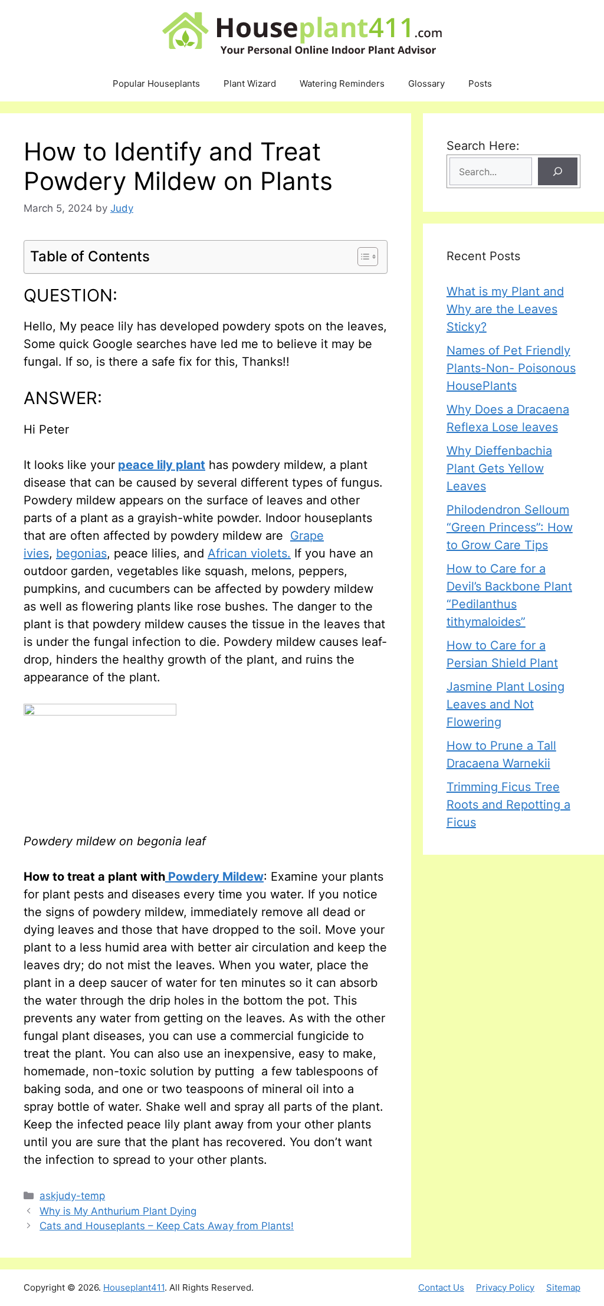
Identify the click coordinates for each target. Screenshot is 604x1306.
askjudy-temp (72, 1196)
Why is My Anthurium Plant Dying (118, 1211)
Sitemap (563, 1287)
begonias (81, 553)
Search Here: (483, 146)
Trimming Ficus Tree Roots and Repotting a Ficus (508, 804)
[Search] (557, 171)
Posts (480, 83)
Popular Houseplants (156, 83)
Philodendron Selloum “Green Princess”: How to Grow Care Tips (510, 527)
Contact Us (441, 1287)
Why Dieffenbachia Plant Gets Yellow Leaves (499, 468)
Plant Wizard (250, 83)
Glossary (426, 83)
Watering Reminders (342, 83)
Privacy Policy (505, 1287)
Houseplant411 (134, 1287)
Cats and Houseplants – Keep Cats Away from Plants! (167, 1226)
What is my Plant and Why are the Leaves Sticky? (505, 309)
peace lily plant (161, 465)
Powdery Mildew (214, 876)
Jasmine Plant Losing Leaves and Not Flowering (505, 704)
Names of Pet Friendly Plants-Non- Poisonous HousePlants (511, 368)
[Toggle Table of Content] (362, 257)
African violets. (249, 553)
